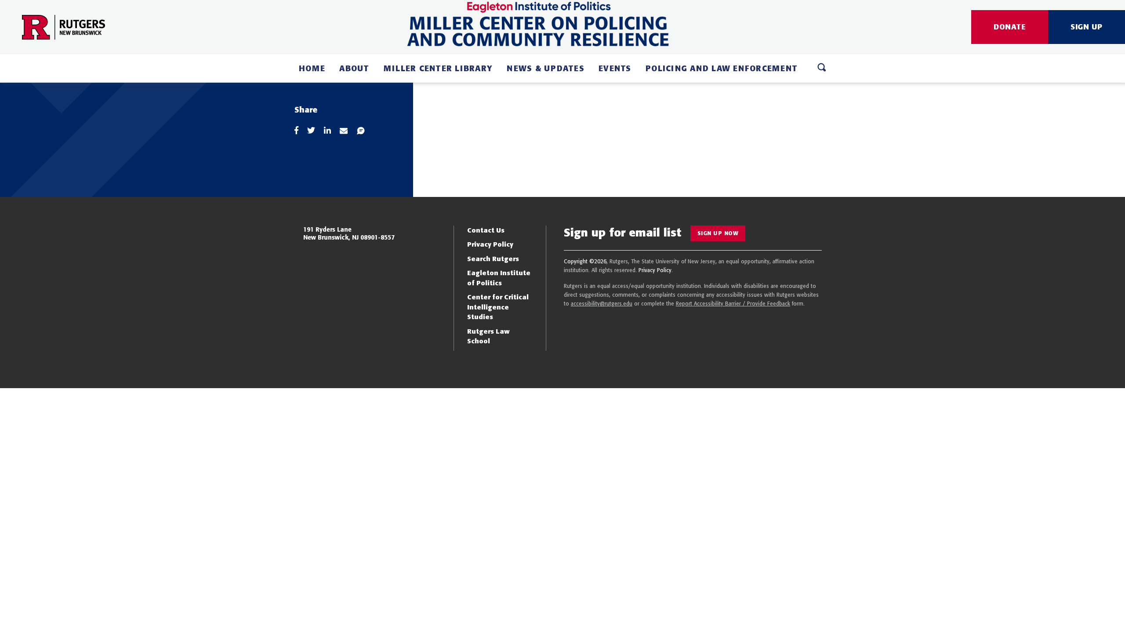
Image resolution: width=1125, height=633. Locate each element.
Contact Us (485, 230)
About (354, 68)
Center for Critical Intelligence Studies (498, 307)
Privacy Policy (490, 244)
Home (312, 68)
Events (615, 68)
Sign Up (1087, 26)
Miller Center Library (438, 68)
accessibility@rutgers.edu (601, 303)
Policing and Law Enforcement (722, 68)
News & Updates (545, 68)
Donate (1010, 26)
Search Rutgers (493, 259)
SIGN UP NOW (718, 233)
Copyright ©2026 (585, 261)
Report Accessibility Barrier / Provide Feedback (733, 303)
